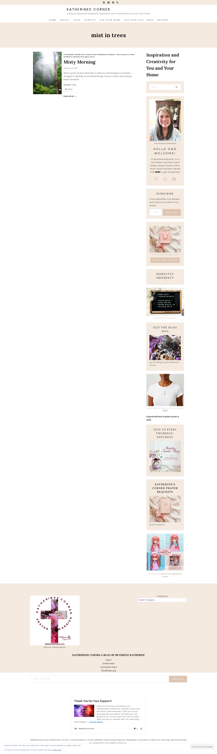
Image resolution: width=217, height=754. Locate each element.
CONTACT (90, 20)
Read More (70, 96)
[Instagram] (108, 3)
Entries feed (109, 663)
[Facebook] (113, 3)
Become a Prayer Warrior (55, 647)
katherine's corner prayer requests (165, 488)
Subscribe (172, 212)
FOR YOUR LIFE (134, 20)
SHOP (150, 20)
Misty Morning (79, 62)
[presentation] (50, 73)
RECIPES (162, 20)
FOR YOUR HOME (110, 20)
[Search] (176, 87)
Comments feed (108, 667)
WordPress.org (108, 670)
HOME (52, 20)
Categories (162, 596)
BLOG (77, 20)
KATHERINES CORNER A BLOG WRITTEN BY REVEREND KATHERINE (89, 55)
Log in (109, 659)
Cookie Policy (56, 750)
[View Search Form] (117, 2)
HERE (157, 172)
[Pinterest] (104, 3)
